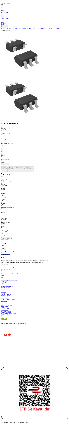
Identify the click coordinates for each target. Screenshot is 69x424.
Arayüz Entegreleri (40, 28)
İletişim (2, 24)
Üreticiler (3, 22)
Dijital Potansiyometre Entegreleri (52, 28)
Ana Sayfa (3, 28)
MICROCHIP (4, 185)
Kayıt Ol (6, 12)
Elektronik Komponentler (19, 28)
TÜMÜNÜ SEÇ (4, 179)
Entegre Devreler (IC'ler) (30, 28)
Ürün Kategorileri (10, 28)
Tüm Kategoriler (5, 18)
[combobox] (1, 316)
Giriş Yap (3, 12)
